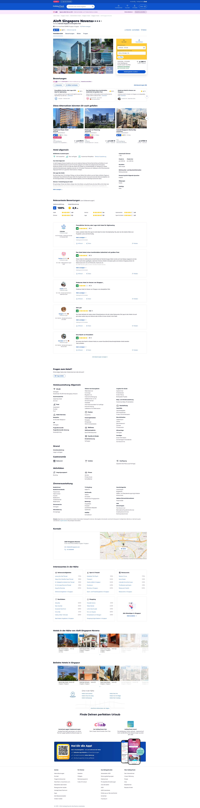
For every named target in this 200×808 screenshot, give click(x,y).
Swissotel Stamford (60, 609)
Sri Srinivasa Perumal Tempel (63, 585)
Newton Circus (123, 576)
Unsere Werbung (129, 776)
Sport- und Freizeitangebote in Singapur (98, 591)
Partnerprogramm (83, 779)
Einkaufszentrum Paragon (94, 615)
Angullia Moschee (60, 588)
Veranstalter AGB (105, 773)
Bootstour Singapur (92, 588)
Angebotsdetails (63, 520)
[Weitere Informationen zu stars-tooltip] (101, 21)
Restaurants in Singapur (125, 591)
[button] (72, 52)
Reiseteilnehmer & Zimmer (124, 50)
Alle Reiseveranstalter (60, 796)
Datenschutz (104, 779)
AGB (102, 787)
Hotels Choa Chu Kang (87, 695)
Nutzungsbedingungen (107, 776)
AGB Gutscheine (105, 790)
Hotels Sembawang (87, 698)
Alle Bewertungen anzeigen (99, 357)
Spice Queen (122, 579)
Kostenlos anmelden (140, 12)
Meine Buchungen (59, 773)
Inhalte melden (58, 798)
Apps (55, 793)
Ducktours (90, 585)
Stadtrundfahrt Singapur (93, 582)
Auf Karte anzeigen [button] (85, 26)
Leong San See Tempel (61, 576)
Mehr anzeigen (57, 189)
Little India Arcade (92, 609)
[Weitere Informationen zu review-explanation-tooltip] (75, 30)
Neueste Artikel (128, 787)
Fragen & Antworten (59, 779)
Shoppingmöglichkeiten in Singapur (97, 618)
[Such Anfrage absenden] (93, 6)
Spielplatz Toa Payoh (92, 576)
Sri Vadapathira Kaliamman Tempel (64, 582)
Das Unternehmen (129, 773)
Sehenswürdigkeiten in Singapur (64, 591)
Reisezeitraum (121, 45)
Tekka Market (90, 606)
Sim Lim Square (91, 612)
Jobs (125, 782)
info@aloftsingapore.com (73, 547)
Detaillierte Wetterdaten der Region (100, 708)
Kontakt (132, 1)
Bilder (79, 33)
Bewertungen (69, 33)
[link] (119, 7)
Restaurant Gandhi (124, 588)
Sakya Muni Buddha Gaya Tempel (64, 579)
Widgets (80, 776)
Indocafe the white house (126, 582)
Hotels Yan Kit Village (115, 695)
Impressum (104, 798)
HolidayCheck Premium (60, 790)
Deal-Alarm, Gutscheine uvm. (62, 782)
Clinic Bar (57, 612)
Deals (55, 1)
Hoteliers (80, 773)
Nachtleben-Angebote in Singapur (64, 618)
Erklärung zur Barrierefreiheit (109, 793)
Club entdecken (128, 12)
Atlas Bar (57, 603)
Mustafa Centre (91, 603)
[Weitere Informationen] (137, 61)
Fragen (85, 33)
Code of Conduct (82, 782)
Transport (89, 579)
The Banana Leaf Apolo (125, 585)
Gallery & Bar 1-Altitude (61, 615)
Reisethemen (127, 784)
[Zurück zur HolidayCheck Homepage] (58, 6)
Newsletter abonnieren (60, 784)
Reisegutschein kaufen (60, 787)
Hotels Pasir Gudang (115, 698)
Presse (126, 779)
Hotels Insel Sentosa (87, 693)
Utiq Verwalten (105, 784)
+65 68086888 (70, 549)
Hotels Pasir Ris (114, 693)
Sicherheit (103, 796)
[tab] (124, 41)
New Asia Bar (58, 606)
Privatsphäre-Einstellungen (108, 782)
